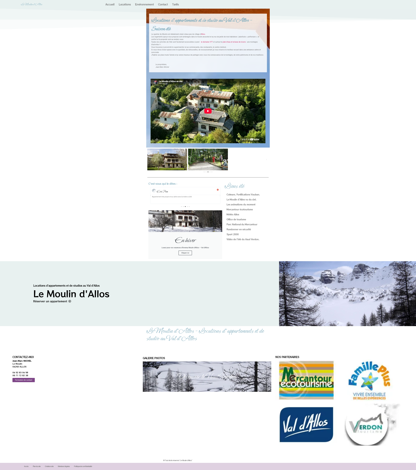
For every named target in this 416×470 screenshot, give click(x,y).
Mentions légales (64, 466)
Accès (26, 466)
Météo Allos (233, 214)
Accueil (109, 4)
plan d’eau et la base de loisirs (234, 42)
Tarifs (175, 4)
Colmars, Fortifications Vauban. (243, 194)
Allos (203, 34)
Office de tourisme (236, 219)
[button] (149, 159)
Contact (163, 4)
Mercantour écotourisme (240, 209)
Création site (49, 466)
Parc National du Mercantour (242, 224)
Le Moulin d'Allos (31, 4)
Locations (125, 4)
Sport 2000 (233, 234)
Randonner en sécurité (239, 229)
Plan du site (37, 466)
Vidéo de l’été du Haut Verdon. (243, 239)
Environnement (144, 4)
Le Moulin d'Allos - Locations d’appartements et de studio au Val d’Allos (204, 334)
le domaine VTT (207, 42)
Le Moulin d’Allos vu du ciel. (241, 199)
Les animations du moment (241, 204)
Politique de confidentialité (83, 466)
